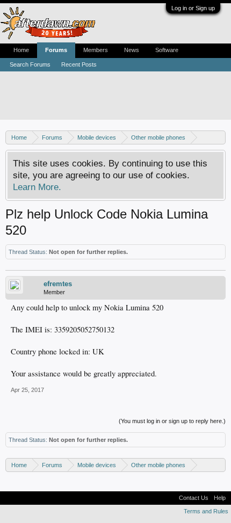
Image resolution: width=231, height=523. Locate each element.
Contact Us (193, 498)
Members (95, 50)
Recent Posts (79, 64)
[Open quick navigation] (218, 137)
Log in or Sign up (193, 8)
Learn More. (37, 186)
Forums (56, 50)
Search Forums (30, 64)
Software (166, 50)
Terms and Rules (206, 511)
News (131, 50)
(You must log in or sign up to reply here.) (172, 421)
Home (21, 50)
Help (220, 498)
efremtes (58, 284)
